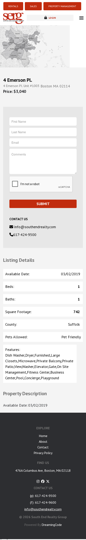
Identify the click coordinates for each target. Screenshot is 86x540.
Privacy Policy (43, 453)
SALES (33, 6)
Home (43, 436)
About (43, 441)
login (52, 17)
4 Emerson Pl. (17, 80)
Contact (43, 447)
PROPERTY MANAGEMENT (62, 6)
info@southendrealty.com (34, 226)
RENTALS (13, 6)
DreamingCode (52, 525)
